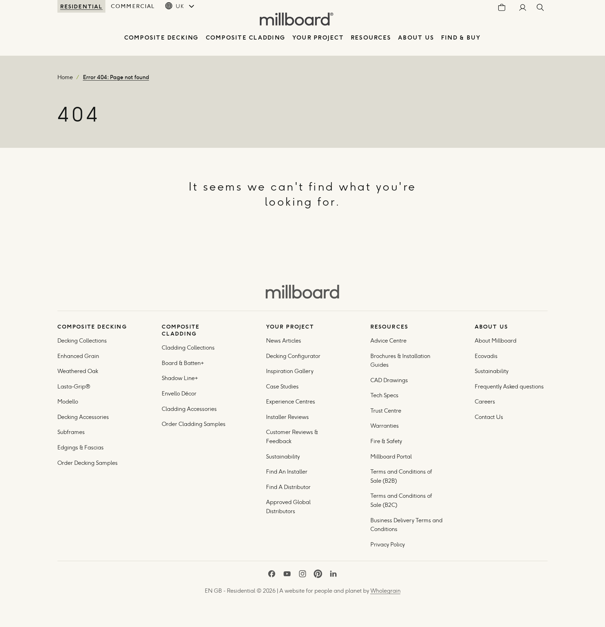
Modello (67, 401)
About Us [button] (416, 37)
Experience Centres (290, 401)
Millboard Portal (391, 456)
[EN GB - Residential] (302, 292)
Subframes (71, 432)
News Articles (283, 340)
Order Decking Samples (87, 463)
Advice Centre (388, 340)
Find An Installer (286, 471)
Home (65, 77)
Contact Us (489, 417)
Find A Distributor (288, 487)
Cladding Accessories (189, 409)
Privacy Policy (388, 544)
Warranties (384, 425)
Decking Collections (82, 340)
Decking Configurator (293, 356)
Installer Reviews (287, 417)
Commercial (133, 6)
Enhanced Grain (78, 356)
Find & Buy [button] (461, 37)
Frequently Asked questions (509, 386)
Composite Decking (161, 37)
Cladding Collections (188, 347)
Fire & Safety (386, 441)
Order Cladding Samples (193, 424)
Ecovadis (486, 356)
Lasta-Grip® (73, 386)
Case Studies (282, 386)
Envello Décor (179, 393)
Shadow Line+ (180, 378)
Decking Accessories (83, 417)
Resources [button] (371, 37)
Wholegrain (385, 590)
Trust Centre (385, 410)
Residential (81, 6)
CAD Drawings (389, 380)
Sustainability (283, 456)
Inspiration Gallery (289, 371)
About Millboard (495, 340)
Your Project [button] (318, 37)
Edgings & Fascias (80, 447)
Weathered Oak (77, 371)
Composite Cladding (245, 37)
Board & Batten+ (183, 363)
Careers (485, 401)
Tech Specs (384, 395)
